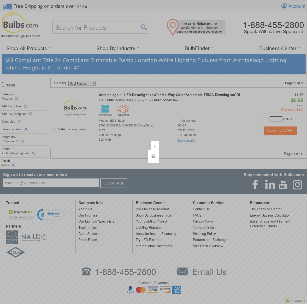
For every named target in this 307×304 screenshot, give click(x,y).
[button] (155, 145)
